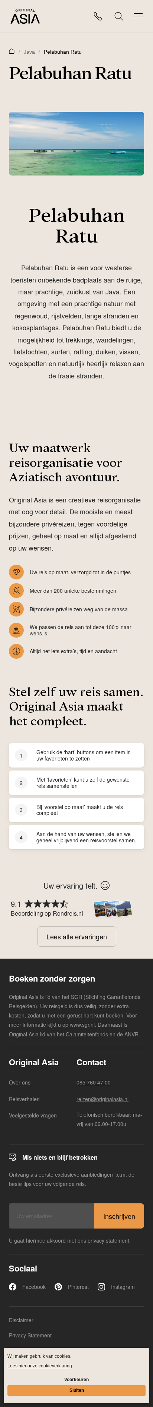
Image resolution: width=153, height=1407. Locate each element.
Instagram (123, 1286)
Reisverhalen (24, 1099)
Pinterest (78, 1286)
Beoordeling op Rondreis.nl (47, 913)
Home (12, 51)
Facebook (34, 1286)
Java (29, 52)
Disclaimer (21, 1320)
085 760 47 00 (93, 1082)
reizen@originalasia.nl (102, 1099)
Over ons (19, 1082)
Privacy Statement (30, 1335)
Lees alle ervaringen (76, 936)
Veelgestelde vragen (33, 1115)
